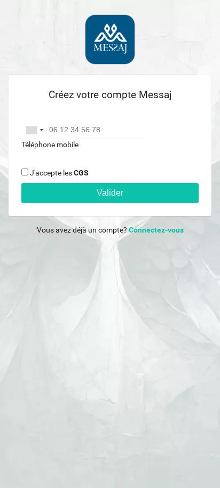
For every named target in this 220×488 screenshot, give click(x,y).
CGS (81, 173)
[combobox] (34, 130)
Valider (110, 192)
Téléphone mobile (49, 144)
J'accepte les (59, 173)
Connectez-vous (156, 230)
